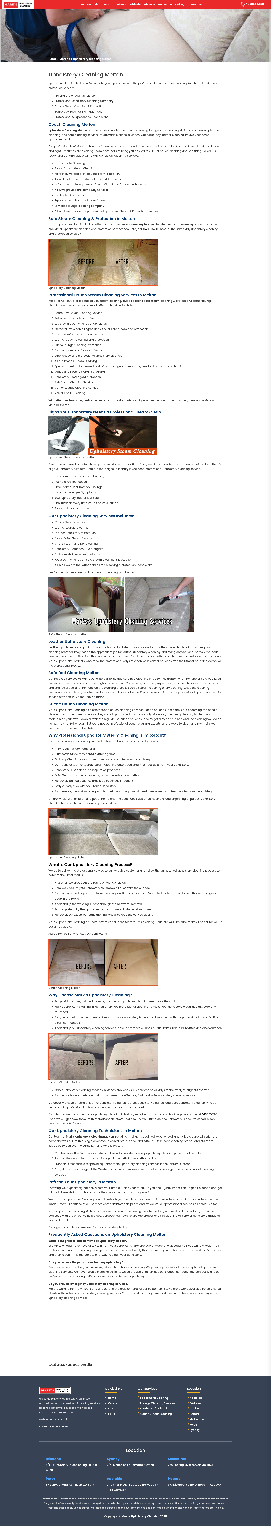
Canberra (120, 4)
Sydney (179, 4)
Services (86, 4)
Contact (114, 1403)
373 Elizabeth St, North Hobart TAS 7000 (194, 1485)
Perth (107, 4)
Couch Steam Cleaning (156, 1414)
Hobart (194, 1414)
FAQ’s (112, 1414)
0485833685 (254, 4)
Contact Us (195, 4)
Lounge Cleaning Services (157, 1403)
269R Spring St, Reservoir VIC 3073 (190, 1465)
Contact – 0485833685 (53, 1426)
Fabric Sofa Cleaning (154, 1398)
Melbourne (165, 4)
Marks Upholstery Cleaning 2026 (144, 1516)
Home (112, 1398)
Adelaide (135, 4)
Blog (97, 4)
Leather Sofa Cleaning (155, 1408)
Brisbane (149, 4)
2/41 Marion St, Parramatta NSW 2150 (131, 1465)
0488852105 (151, 229)
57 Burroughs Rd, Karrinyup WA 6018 (70, 1485)
